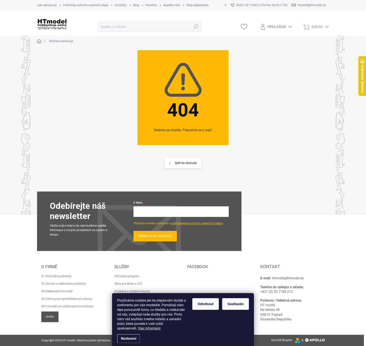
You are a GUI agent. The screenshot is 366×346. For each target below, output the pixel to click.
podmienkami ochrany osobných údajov (197, 223)
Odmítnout (206, 304)
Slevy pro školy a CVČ (128, 283)
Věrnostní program (126, 276)
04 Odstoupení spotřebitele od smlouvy (66, 299)
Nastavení (128, 338)
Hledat (196, 26)
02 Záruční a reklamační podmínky (63, 283)
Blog (136, 5)
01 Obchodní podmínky (56, 276)
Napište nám (171, 5)
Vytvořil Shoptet (281, 340)
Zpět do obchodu (186, 163)
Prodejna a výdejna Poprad (132, 291)
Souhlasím (235, 304)
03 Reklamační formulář (57, 291)
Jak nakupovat (47, 5)
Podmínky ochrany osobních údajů (85, 5)
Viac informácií (149, 328)
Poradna (151, 5)
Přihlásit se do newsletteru (155, 236)
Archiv (50, 316)
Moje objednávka (197, 5)
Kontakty (121, 5)
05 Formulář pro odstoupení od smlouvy (67, 306)
